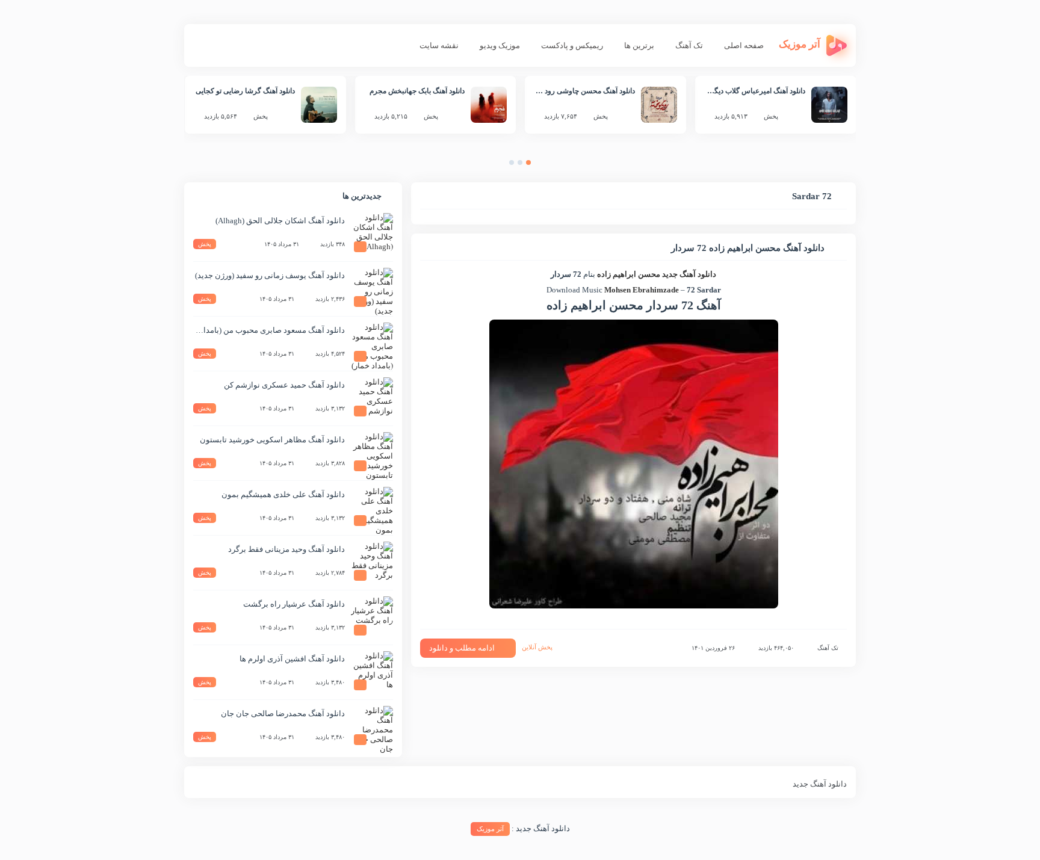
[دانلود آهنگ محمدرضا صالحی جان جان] (372, 727)
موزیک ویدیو (500, 45)
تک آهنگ (689, 45)
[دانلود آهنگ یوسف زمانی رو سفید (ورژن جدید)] (372, 289)
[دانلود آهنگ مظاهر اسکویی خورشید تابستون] (372, 453)
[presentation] (540, 165)
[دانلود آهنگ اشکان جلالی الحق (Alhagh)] (372, 234)
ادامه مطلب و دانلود (462, 647)
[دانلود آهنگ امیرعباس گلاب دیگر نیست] (829, 105)
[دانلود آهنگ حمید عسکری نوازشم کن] (372, 398)
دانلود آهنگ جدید (689, 274)
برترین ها (639, 45)
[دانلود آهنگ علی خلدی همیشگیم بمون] (372, 508)
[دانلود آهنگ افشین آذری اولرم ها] (372, 672)
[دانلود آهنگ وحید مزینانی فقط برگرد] (372, 563)
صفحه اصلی (744, 45)
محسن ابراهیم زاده (628, 274)
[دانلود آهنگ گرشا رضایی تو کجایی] (319, 105)
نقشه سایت (439, 45)
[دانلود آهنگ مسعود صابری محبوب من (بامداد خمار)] (372, 344)
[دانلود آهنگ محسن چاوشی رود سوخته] (659, 105)
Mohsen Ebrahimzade (641, 289)
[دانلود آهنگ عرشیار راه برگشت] (372, 617)
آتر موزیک (490, 828)
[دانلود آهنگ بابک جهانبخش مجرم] (489, 105)
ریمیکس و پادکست (572, 45)
